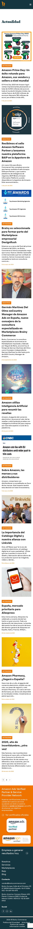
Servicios (6, 865)
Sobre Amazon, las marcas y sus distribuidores (13, 473)
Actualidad (6, 66)
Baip (4, 871)
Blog (4, 874)
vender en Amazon (16, 806)
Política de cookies (17, 924)
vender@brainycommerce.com (14, 883)
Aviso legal (26, 922)
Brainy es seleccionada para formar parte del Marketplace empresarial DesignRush (16, 235)
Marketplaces (8, 868)
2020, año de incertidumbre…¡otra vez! (14, 745)
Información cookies (17, 926)
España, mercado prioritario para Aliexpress (12, 609)
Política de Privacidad (11, 922)
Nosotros (6, 139)
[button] (30, 4)
